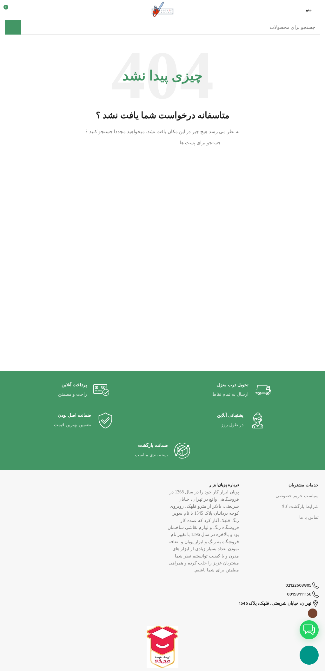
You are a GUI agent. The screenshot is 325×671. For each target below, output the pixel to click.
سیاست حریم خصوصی (297, 495)
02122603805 (298, 585)
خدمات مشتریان (304, 485)
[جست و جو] (13, 27)
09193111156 (299, 594)
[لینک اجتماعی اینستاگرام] (312, 613)
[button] (309, 629)
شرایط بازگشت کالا (300, 506)
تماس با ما (309, 517)
